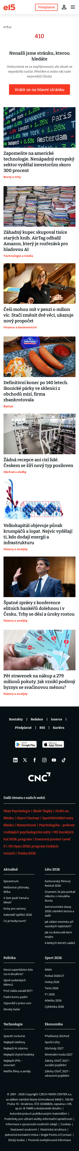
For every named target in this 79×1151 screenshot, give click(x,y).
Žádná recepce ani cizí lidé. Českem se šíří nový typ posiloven (38, 462)
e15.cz (7, 27)
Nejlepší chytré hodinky (19, 1054)
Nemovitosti (26, 825)
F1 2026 (50, 994)
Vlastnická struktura (53, 1129)
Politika (10, 958)
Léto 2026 (52, 869)
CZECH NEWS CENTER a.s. (55, 1094)
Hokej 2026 (52, 982)
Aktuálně (11, 869)
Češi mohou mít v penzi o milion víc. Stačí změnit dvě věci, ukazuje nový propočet (39, 315)
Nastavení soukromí (24, 1129)
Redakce (37, 719)
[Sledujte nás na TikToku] (63, 760)
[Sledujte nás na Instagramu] (44, 760)
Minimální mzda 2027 (58, 1054)
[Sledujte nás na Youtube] (53, 760)
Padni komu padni (15, 997)
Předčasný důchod (57, 1036)
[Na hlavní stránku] (9, 7)
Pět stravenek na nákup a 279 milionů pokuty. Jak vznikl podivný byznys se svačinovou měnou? (39, 681)
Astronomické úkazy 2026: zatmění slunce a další (59, 911)
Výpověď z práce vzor (17, 1003)
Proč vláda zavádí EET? (18, 991)
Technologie (13, 1024)
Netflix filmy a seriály (17, 1071)
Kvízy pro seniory (15, 908)
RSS (42, 728)
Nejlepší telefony (14, 1042)
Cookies (66, 1124)
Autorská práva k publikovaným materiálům (38, 1113)
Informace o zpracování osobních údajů (31, 1124)
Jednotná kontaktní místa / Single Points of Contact (38, 1135)
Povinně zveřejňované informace (49, 1140)
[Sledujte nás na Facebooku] (34, 760)
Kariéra (58, 728)
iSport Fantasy (28, 818)
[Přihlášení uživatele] (64, 7)
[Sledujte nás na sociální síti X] (25, 760)
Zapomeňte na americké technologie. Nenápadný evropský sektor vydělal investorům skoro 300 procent (39, 162)
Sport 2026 (53, 958)
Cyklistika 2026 (54, 1007)
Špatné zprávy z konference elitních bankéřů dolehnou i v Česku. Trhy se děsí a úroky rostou (39, 608)
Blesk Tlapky (42, 811)
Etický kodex (16, 1140)
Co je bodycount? (15, 921)
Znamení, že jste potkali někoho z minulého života (60, 896)
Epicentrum (11, 881)
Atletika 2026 (53, 1000)
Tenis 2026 (51, 988)
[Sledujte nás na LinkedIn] (15, 760)
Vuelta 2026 (27, 853)
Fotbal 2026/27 (54, 976)
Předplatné (23, 728)
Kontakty (16, 719)
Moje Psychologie (17, 811)
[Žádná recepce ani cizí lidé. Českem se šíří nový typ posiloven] (39, 434)
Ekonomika (54, 1024)
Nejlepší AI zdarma (16, 1048)
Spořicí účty (52, 1042)
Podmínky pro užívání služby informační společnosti (38, 1119)
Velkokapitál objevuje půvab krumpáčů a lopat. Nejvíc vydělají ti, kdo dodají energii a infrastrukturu (38, 534)
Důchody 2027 (54, 1048)
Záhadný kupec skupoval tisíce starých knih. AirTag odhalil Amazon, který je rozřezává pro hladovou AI (36, 241)
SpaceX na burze (14, 1036)
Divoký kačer (12, 1009)
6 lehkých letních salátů (60, 943)
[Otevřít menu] (72, 7)
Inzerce (56, 719)
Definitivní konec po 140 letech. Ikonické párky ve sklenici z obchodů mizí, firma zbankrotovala (36, 391)
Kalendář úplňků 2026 (18, 915)
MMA (48, 970)
